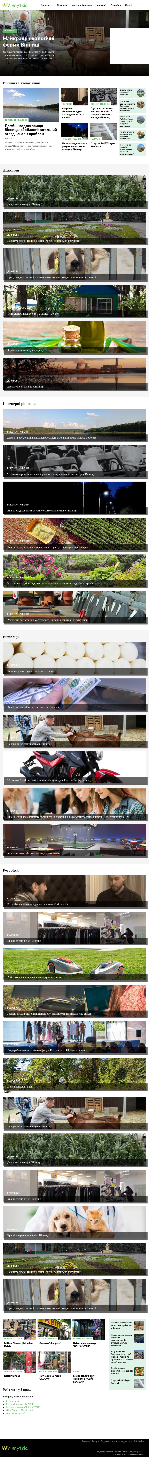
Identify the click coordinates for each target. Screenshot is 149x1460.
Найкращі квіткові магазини (18, 1396)
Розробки (67, 104)
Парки (76, 1371)
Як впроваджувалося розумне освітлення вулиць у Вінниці (74, 146)
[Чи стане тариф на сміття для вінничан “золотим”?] (141, 135)
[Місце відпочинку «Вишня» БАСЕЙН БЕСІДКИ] (88, 1362)
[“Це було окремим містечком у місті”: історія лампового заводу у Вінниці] (103, 96)
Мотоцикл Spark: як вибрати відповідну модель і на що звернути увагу (49, 780)
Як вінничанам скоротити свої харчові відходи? (122, 1371)
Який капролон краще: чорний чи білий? (31, 670)
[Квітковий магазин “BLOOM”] (54, 1362)
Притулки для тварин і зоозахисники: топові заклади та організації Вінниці (51, 277)
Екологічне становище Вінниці (25, 386)
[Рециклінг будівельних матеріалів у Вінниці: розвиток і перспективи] (74, 607)
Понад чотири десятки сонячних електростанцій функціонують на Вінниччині (121, 1340)
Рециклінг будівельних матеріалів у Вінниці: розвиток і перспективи (47, 619)
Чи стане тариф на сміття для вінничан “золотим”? (127, 135)
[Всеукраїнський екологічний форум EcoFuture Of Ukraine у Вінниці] (74, 1037)
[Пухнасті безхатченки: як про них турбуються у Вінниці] (139, 1325)
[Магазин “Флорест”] (54, 1329)
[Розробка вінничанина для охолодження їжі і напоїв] (74, 96)
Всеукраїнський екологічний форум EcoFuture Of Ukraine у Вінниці (47, 1050)
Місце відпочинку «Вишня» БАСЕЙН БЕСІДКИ (83, 1379)
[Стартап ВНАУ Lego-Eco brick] (103, 131)
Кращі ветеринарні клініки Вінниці (27, 1235)
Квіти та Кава (12, 1376)
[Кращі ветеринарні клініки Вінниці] (74, 1222)
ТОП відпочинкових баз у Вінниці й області (33, 313)
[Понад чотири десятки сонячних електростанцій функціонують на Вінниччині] (139, 1338)
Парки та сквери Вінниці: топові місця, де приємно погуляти (43, 240)
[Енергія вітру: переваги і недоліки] (141, 93)
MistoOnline (138, 1441)
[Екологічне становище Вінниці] (74, 374)
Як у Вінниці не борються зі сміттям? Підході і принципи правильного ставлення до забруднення (122, 1357)
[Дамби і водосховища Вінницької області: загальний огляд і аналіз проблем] (31, 105)
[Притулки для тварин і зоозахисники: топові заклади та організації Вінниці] (74, 264)
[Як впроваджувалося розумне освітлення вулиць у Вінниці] (74, 131)
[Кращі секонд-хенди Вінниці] (74, 928)
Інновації (9, 31)
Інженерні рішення (16, 120)
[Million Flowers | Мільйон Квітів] (19, 1329)
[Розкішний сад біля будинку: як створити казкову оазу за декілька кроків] (74, 570)
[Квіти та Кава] (19, 1362)
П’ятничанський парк (19, 1086)
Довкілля (12, 199)
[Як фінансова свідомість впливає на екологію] (74, 694)
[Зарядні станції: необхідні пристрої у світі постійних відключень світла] (74, 1001)
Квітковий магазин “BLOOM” (19, 1404)
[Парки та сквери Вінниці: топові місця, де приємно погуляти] (74, 228)
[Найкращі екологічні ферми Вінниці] (74, 731)
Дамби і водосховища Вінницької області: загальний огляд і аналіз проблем (31, 130)
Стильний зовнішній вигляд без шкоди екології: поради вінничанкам (127, 106)
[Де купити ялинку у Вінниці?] (74, 191)
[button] (142, 5)
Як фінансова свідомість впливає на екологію (33, 707)
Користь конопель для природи (25, 350)
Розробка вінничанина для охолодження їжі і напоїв (38, 904)
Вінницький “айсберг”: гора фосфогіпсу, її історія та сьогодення (126, 121)
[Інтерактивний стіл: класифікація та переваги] (74, 840)
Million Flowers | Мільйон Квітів (20, 1410)
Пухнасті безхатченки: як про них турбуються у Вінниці (121, 1325)
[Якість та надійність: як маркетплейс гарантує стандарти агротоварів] (74, 534)
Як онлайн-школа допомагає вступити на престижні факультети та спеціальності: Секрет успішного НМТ (69, 816)
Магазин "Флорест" (15, 1413)
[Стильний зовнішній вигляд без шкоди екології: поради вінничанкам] (141, 105)
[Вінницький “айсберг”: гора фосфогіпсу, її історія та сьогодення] (141, 120)
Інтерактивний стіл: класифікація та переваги (33, 853)
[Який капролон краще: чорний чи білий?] (74, 658)
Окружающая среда (19, 308)
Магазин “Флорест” (50, 1343)
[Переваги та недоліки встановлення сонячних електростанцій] (141, 148)
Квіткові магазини (13, 1339)
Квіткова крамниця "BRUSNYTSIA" (23, 1407)
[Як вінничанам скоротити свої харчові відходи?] (139, 1371)
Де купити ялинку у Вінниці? (24, 204)
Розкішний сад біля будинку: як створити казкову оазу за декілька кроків (50, 583)
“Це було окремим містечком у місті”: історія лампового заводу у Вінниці (50, 474)
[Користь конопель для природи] (74, 337)
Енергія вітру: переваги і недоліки (126, 92)
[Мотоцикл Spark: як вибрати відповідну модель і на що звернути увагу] (74, 767)
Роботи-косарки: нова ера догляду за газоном (34, 977)
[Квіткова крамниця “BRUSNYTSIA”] (88, 1329)
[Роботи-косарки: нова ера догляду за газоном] (74, 964)
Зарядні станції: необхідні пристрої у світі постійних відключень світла (49, 1013)
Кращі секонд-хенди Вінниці (24, 940)
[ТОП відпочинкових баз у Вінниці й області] (74, 301)
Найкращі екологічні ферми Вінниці (28, 743)
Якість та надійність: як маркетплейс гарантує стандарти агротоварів (47, 547)
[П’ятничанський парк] (74, 1074)
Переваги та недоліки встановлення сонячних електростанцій (127, 149)
